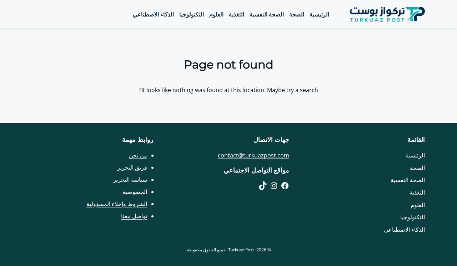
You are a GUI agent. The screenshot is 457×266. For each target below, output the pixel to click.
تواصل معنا (134, 216)
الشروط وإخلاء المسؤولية (116, 204)
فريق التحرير (132, 167)
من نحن (138, 155)
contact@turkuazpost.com (253, 155)
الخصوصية (134, 192)
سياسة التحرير (130, 180)
